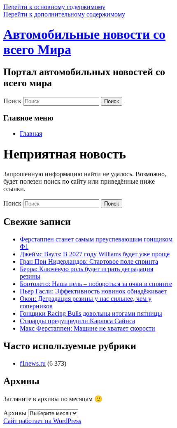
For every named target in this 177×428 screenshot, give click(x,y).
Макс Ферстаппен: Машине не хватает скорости (87, 328)
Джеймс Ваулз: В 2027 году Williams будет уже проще (95, 254)
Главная (31, 133)
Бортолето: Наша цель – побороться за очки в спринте (96, 283)
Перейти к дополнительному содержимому (64, 14)
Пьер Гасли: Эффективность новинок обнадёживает (93, 291)
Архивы (14, 412)
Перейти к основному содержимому (54, 6)
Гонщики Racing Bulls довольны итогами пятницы (91, 313)
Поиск (12, 100)
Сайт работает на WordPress (42, 420)
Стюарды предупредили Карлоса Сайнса (77, 320)
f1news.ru (33, 363)
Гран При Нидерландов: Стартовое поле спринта (89, 261)
